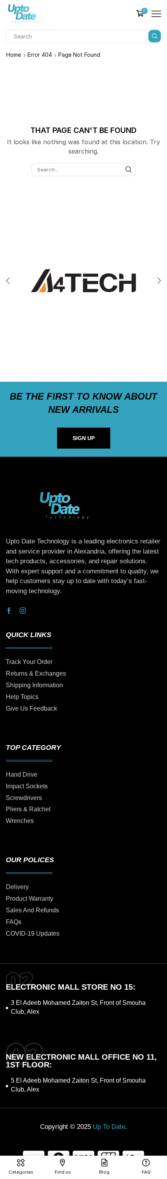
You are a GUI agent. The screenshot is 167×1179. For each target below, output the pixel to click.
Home (13, 54)
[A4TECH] (83, 280)
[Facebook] (9, 611)
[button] (8, 280)
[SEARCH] (128, 169)
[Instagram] (23, 611)
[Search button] (154, 36)
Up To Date (109, 1126)
